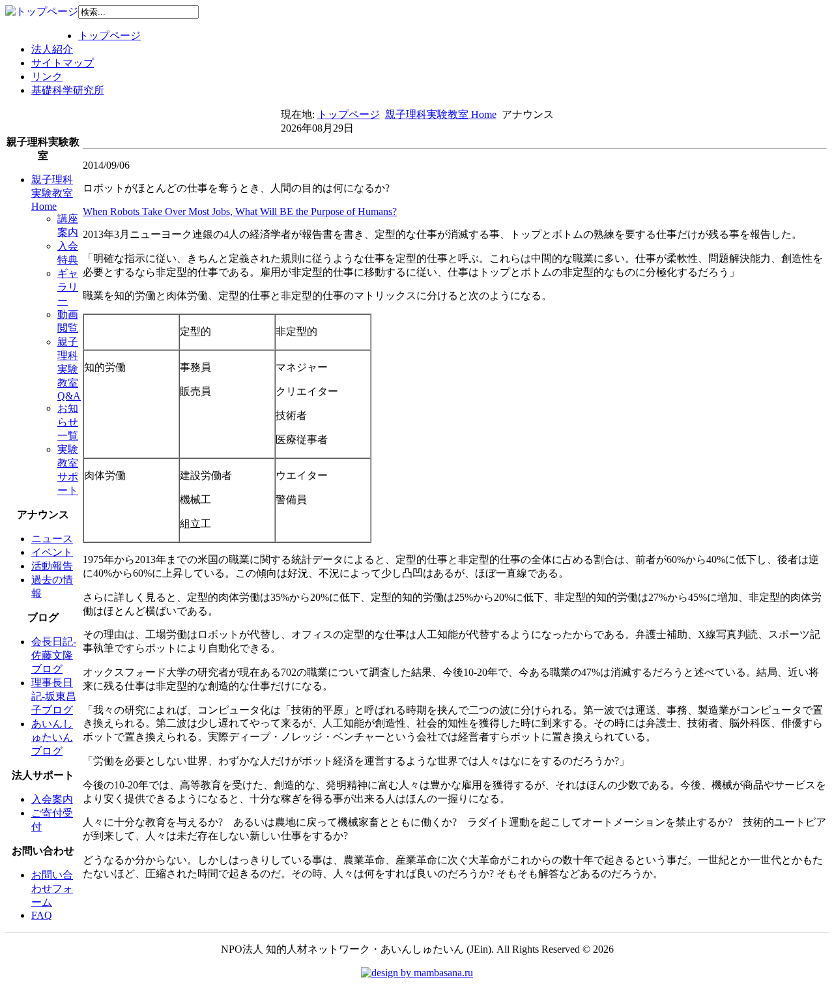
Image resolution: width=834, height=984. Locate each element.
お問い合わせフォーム (52, 888)
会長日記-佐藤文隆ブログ (53, 655)
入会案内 (52, 799)
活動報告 (52, 566)
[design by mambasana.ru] (417, 972)
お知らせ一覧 (67, 422)
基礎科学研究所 (67, 90)
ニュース (52, 538)
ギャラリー (67, 287)
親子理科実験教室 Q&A (69, 368)
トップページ (109, 35)
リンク (47, 76)
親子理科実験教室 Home (440, 114)
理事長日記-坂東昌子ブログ (53, 696)
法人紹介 (52, 49)
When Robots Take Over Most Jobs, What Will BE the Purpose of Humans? (240, 211)
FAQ (41, 915)
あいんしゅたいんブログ (52, 737)
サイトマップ (62, 62)
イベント (52, 552)
